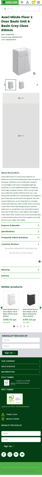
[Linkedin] (16, 454)
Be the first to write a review (21, 253)
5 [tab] (28, 326)
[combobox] (21, 8)
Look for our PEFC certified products (15, 407)
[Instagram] (9, 454)
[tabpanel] (11, 308)
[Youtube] (22, 454)
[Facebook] (3, 454)
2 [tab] (17, 326)
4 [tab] (24, 326)
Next (40, 307)
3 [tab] (21, 326)
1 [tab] (14, 326)
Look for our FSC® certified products (23, 382)
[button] (21, 252)
